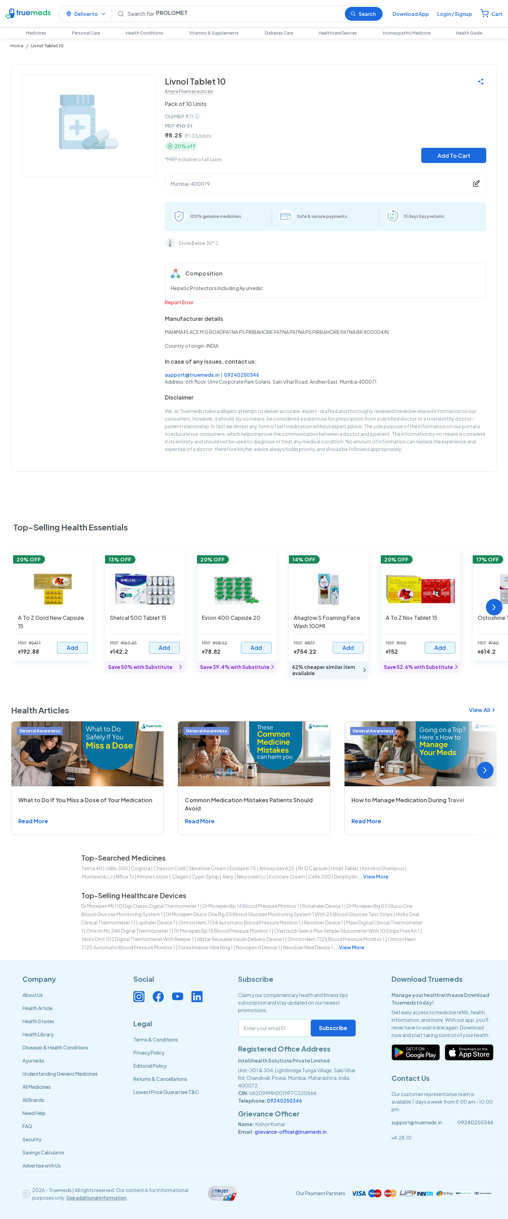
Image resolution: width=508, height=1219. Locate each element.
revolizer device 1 (323, 922)
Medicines (36, 33)
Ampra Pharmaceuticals (189, 91)
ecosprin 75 (242, 868)
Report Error (179, 302)
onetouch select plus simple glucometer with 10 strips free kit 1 (347, 931)
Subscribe (333, 1027)
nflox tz (125, 876)
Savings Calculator (43, 1152)
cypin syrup (205, 876)
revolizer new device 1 (308, 947)
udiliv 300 (116, 868)
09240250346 (241, 375)
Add (72, 647)
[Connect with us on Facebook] (158, 996)
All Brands (33, 1100)
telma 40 (91, 868)
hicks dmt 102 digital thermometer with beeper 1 (138, 939)
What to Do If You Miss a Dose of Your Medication (85, 800)
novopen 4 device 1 (258, 947)
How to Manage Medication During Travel (407, 800)
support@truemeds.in (192, 375)
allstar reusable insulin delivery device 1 (240, 939)
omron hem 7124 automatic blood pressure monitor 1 (239, 922)
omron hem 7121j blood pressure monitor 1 (336, 939)
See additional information (96, 1197)
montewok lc (97, 876)
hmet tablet (345, 868)
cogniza (140, 868)
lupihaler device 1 (155, 922)
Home (16, 45)
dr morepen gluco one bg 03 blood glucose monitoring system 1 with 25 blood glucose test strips (279, 914)
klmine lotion (152, 876)
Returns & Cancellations (160, 1079)
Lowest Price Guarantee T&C (166, 1092)
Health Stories (38, 1021)
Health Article (37, 1008)
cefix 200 (319, 876)
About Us (32, 995)
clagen (179, 876)
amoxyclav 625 (277, 868)
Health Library (38, 1034)
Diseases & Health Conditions (55, 1047)
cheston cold (169, 868)
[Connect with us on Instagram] (138, 996)
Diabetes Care (279, 33)
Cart (496, 14)
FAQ (27, 1126)
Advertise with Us (41, 1165)
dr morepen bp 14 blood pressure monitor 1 (251, 906)
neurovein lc (251, 876)
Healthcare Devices (338, 33)
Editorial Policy (150, 1066)
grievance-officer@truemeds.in (291, 1132)
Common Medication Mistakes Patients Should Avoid (249, 804)
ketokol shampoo (383, 868)
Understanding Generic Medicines (60, 1074)
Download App (411, 14)
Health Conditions (144, 33)
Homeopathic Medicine (406, 33)
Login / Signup (454, 14)
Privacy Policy (148, 1052)
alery (228, 876)
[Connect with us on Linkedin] (197, 996)
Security (31, 1139)
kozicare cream (287, 876)
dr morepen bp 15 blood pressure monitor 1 (222, 931)
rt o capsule (313, 868)
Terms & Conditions (155, 1039)
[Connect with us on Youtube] (177, 996)
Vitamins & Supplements (214, 33)
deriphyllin (345, 876)
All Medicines (36, 1087)
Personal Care (86, 33)
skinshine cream (207, 868)
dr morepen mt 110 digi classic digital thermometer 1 (140, 906)
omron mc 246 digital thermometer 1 (128, 931)
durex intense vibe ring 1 (205, 947)
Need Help (34, 1113)
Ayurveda (33, 1060)
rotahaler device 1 (323, 906)
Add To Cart (454, 155)
